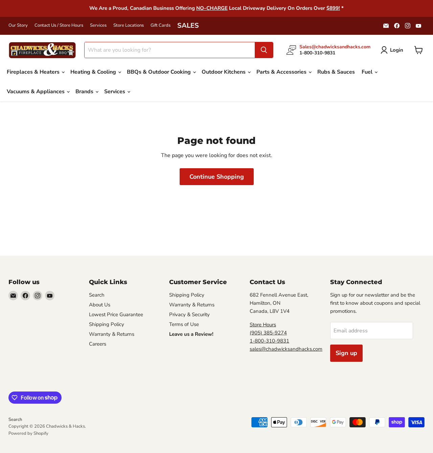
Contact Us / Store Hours (59, 25)
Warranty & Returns (111, 334)
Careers (97, 344)
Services (98, 25)
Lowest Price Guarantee (116, 314)
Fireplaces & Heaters (34, 72)
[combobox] (170, 50)
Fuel (368, 72)
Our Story (18, 25)
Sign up (346, 353)
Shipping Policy (106, 324)
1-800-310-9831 (269, 340)
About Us (99, 304)
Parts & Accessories (282, 72)
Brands (85, 91)
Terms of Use (184, 324)
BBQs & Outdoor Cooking (159, 72)
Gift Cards (160, 25)
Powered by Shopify (28, 433)
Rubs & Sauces (336, 72)
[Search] (264, 50)
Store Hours (263, 324)
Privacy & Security (189, 314)
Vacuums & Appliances (36, 91)
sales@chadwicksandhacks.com (286, 349)
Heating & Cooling (93, 72)
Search (97, 295)
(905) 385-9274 (268, 332)
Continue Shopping (216, 177)
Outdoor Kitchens (224, 72)
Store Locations (128, 25)
